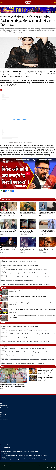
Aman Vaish (4, 35)
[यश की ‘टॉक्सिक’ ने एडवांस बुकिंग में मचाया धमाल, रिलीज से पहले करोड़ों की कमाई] (28, 206)
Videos (2, 417)
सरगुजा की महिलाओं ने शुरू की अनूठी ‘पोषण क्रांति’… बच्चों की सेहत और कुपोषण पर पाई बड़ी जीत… (12, 386)
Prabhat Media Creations (49, 465)
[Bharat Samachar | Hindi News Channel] (28, 2)
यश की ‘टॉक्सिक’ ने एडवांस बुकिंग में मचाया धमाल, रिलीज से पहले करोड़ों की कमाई (28, 214)
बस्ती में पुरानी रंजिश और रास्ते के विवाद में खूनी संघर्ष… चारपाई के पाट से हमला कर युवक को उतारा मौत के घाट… (32, 303)
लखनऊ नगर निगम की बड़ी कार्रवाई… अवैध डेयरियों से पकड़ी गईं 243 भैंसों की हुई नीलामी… (28, 296)
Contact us (2, 412)
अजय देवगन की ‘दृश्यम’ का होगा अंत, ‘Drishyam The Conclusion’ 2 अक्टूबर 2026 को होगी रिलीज (27, 232)
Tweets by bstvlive (4, 445)
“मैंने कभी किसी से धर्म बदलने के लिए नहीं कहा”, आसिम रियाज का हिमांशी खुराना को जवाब (8, 232)
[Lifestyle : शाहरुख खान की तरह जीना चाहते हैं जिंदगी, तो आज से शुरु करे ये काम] (8, 242)
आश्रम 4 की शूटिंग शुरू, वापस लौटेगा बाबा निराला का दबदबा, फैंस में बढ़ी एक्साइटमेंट (46, 249)
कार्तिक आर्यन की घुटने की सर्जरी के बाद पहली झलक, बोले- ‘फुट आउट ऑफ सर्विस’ (47, 214)
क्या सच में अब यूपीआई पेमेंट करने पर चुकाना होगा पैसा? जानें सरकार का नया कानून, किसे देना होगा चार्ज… (46, 377)
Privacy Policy (3, 405)
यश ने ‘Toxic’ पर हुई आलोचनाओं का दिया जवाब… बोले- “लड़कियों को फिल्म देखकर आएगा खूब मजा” (47, 232)
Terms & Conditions (5, 408)
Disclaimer (2, 410)
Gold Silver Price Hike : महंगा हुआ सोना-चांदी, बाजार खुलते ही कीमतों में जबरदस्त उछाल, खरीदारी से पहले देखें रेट (46, 370)
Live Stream (3, 414)
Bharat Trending (4, 419)
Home (1, 401)
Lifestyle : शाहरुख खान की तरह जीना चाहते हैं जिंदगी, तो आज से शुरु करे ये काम (8, 249)
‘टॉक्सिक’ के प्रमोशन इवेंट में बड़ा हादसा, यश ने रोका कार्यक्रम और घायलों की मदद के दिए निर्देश (28, 249)
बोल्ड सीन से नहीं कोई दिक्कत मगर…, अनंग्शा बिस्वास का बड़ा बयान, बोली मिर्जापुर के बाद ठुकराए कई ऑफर (8, 214)
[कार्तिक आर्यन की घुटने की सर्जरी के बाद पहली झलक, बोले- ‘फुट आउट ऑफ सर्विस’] (47, 206)
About (1, 403)
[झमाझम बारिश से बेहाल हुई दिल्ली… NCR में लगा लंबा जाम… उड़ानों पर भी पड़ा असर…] (4, 292)
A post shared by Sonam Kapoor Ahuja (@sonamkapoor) (20, 142)
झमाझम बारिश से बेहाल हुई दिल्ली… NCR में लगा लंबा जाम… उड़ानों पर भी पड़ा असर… (27, 290)
